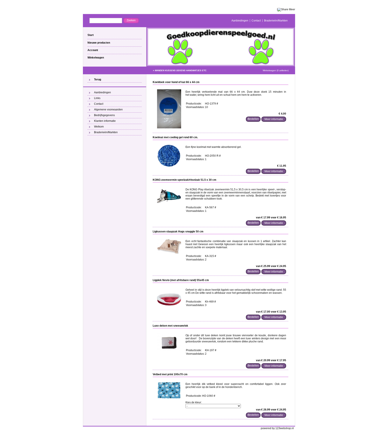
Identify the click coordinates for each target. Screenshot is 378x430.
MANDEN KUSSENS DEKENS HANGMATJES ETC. (181, 70)
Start (91, 35)
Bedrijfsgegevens (104, 115)
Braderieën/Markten (276, 20)
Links (97, 98)
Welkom (99, 126)
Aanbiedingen (239, 20)
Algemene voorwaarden (108, 109)
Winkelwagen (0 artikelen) (276, 70)
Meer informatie (273, 119)
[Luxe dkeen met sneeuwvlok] (169, 350)
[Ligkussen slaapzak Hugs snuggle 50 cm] (169, 252)
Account (93, 50)
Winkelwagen (96, 57)
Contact (256, 20)
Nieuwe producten (99, 42)
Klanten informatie (105, 120)
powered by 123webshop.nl (277, 428)
